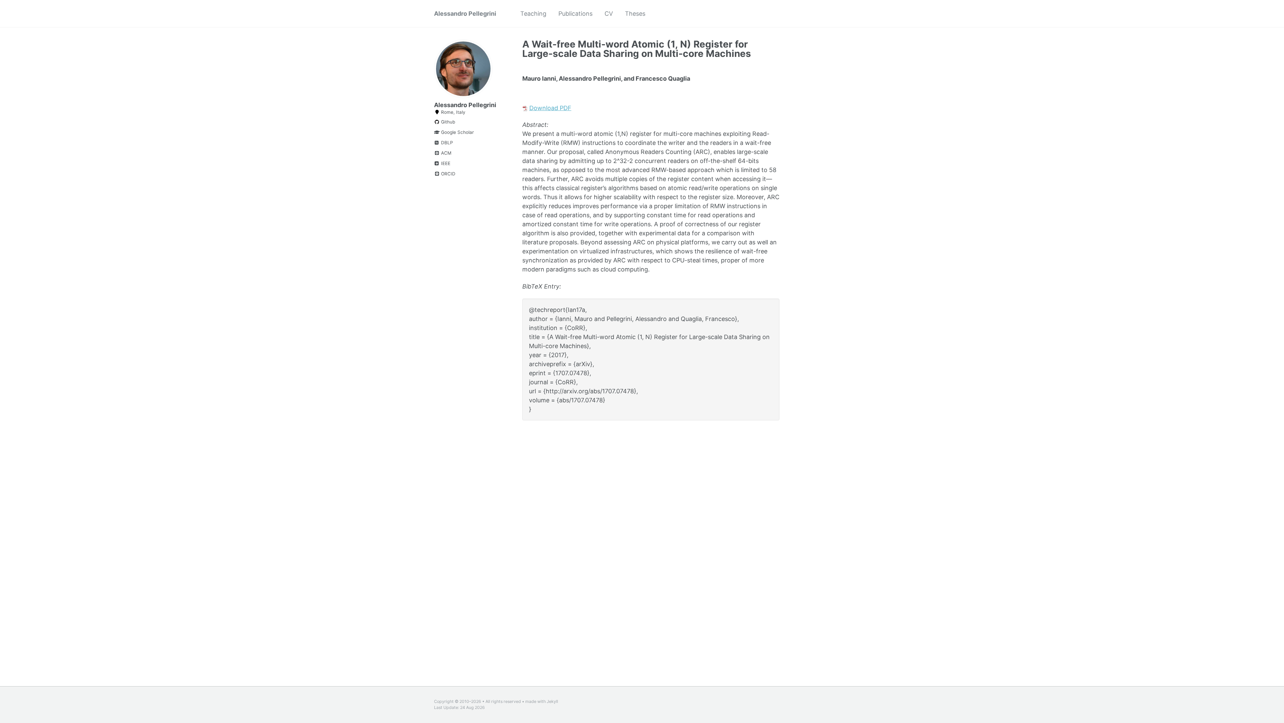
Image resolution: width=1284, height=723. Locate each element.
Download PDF (550, 107)
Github (447, 122)
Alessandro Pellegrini (465, 13)
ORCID (447, 173)
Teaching (533, 13)
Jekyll (552, 701)
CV (609, 13)
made (530, 701)
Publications (575, 13)
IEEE (445, 163)
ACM (445, 153)
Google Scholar (457, 132)
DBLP (446, 142)
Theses (635, 13)
